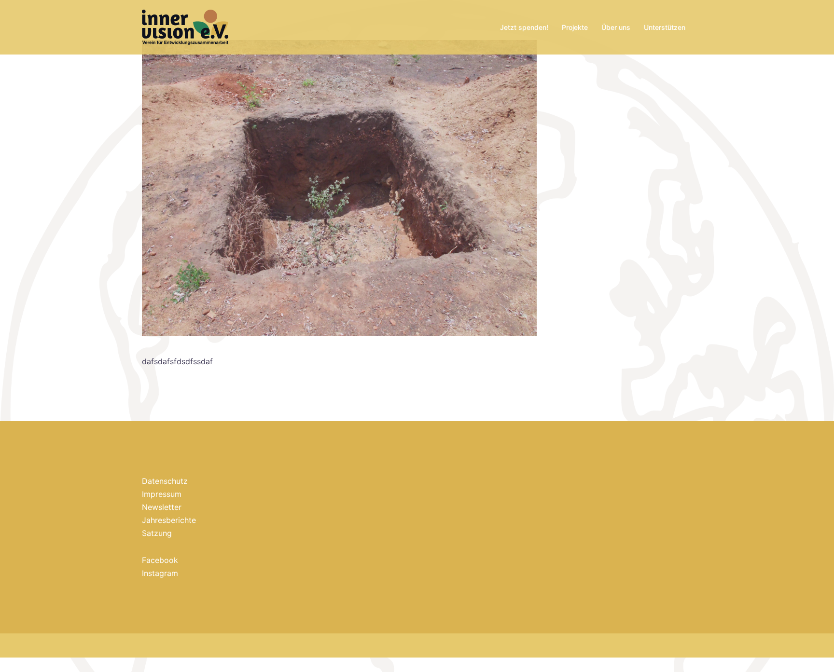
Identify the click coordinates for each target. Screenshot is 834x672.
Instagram (160, 573)
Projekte (575, 27)
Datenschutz (165, 481)
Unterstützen (664, 27)
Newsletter (161, 507)
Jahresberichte (169, 520)
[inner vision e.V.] (185, 26)
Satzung (157, 533)
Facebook (160, 560)
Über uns (615, 27)
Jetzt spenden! (524, 27)
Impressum (161, 494)
